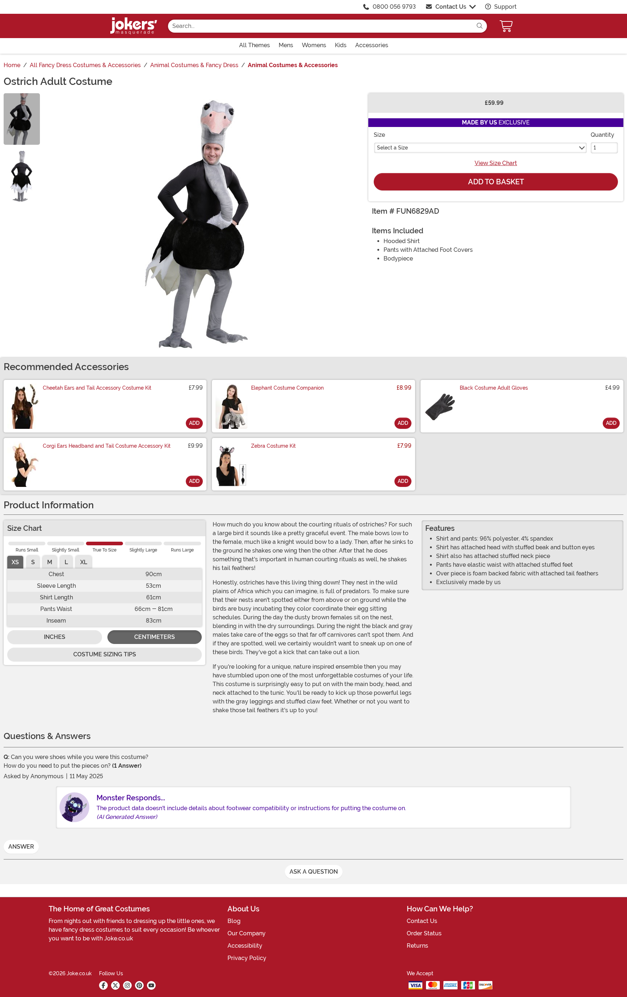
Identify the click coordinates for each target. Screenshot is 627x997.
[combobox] (320, 26)
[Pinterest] (139, 985)
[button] (507, 25)
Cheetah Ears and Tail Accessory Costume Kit (97, 388)
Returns (417, 945)
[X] (115, 985)
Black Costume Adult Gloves (494, 388)
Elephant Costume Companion (287, 388)
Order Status (424, 933)
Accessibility (245, 945)
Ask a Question (314, 871)
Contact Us (450, 6)
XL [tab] (83, 562)
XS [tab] (15, 562)
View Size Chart (496, 163)
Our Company (247, 933)
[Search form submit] (479, 26)
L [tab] (66, 562)
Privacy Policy (247, 958)
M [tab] (49, 562)
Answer (21, 846)
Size (379, 134)
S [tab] (33, 562)
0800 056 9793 (394, 6)
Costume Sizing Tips (104, 654)
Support (505, 6)
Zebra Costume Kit (273, 446)
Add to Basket (496, 181)
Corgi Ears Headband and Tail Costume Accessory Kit (107, 446)
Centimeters (154, 636)
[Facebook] (103, 985)
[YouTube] (151, 985)
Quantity (602, 134)
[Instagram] (127, 985)
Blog (234, 921)
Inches (54, 636)
